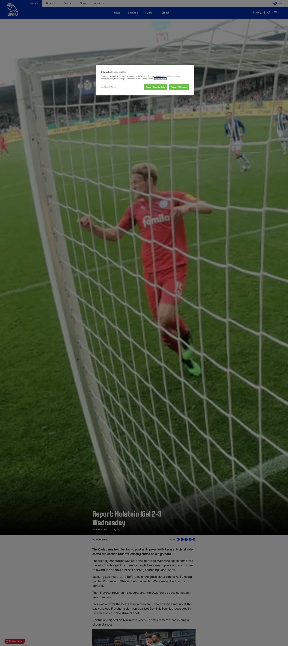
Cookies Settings (108, 87)
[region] (145, 80)
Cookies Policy (160, 79)
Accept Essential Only (155, 87)
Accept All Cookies (179, 87)
